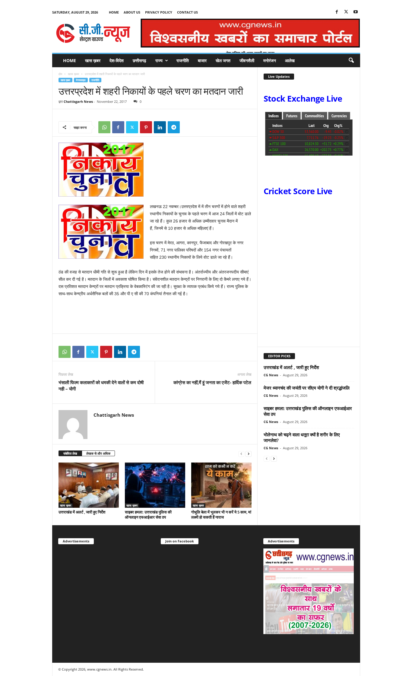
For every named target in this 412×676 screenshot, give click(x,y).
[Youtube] (355, 12)
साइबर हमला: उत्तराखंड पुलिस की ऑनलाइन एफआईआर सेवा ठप (148, 514)
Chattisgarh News (78, 101)
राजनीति (182, 60)
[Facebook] (337, 12)
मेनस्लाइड (81, 80)
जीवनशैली (246, 60)
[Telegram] (174, 127)
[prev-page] (241, 453)
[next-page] (249, 453)
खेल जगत (223, 60)
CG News (271, 375)
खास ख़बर (92, 60)
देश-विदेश (116, 60)
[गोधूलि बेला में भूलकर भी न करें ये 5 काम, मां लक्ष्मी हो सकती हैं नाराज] (221, 485)
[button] (351, 60)
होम (60, 74)
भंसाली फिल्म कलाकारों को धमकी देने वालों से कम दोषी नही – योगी (101, 385)
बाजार (202, 60)
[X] (346, 12)
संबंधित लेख (70, 453)
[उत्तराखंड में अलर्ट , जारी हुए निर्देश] (89, 485)
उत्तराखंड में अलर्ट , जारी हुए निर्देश (82, 512)
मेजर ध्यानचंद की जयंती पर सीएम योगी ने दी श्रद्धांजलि (307, 388)
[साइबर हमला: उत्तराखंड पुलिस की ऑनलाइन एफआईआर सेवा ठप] (155, 485)
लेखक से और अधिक (98, 453)
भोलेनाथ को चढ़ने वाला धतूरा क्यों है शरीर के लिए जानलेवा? (302, 437)
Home (114, 12)
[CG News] (93, 33)
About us (132, 12)
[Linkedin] (160, 127)
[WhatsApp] (104, 127)
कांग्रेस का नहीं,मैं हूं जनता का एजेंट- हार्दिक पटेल (212, 382)
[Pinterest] (146, 127)
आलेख (290, 60)
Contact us (187, 12)
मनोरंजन (269, 60)
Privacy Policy (158, 12)
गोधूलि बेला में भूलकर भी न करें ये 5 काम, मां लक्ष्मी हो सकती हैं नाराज (221, 514)
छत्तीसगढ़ (139, 60)
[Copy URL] (188, 127)
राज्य (159, 60)
